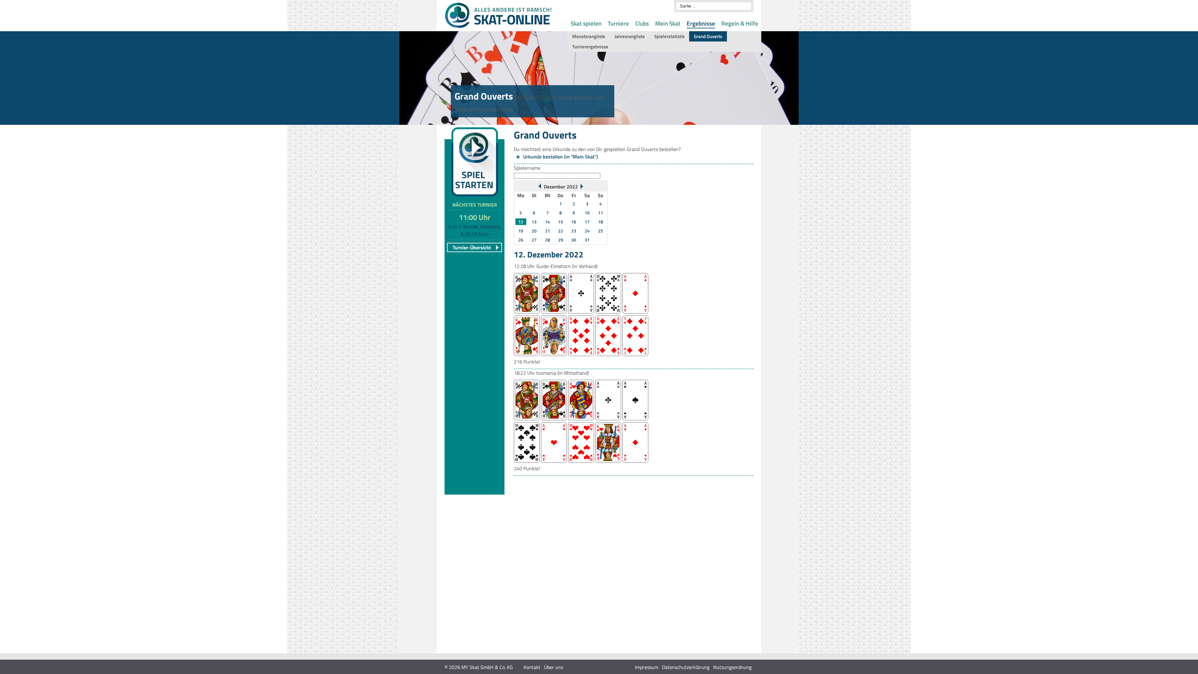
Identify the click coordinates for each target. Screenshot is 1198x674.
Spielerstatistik (669, 36)
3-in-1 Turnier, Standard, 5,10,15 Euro (475, 230)
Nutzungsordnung (732, 667)
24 (587, 230)
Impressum (646, 667)
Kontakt (532, 667)
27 (534, 240)
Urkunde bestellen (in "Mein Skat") (560, 156)
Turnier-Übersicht (472, 247)
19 (520, 230)
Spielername (527, 168)
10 (587, 212)
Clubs (642, 23)
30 (573, 240)
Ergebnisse (701, 23)
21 (547, 230)
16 (573, 221)
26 (520, 240)
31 (587, 240)
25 (600, 230)
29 (560, 240)
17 (587, 221)
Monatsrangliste (588, 36)
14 (547, 221)
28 (547, 240)
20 (534, 230)
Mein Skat (667, 23)
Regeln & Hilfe (739, 23)
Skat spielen (586, 23)
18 (600, 221)
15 (560, 221)
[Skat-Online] (498, 26)
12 (520, 221)
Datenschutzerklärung (685, 667)
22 (560, 230)
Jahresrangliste (630, 36)
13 (534, 221)
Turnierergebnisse (590, 46)
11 (600, 212)
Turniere (618, 23)
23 (573, 230)
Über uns (553, 667)
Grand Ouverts (708, 36)
